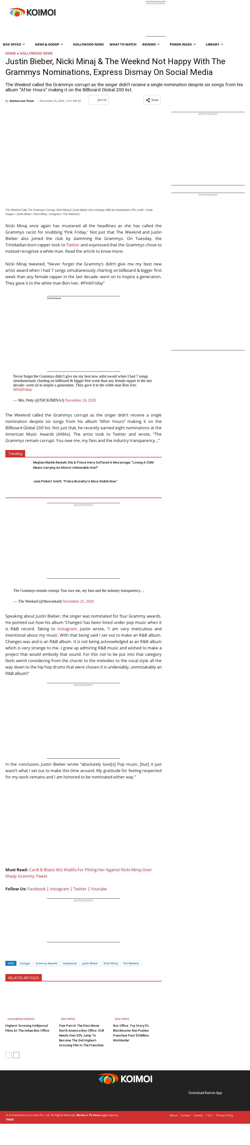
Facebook (36, 889)
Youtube (99, 889)
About (173, 1115)
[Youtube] (40, 1098)
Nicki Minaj (111, 963)
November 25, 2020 (78, 601)
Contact (185, 1115)
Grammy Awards (46, 963)
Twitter (73, 245)
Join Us (102, 100)
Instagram (67, 629)
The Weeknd (131, 963)
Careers (198, 1115)
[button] (152, 100)
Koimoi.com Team (22, 101)
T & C (209, 1115)
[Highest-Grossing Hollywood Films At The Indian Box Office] (29, 1005)
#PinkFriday (22, 389)
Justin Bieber (90, 963)
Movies (81, 1115)
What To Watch (123, 44)
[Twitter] (17, 954)
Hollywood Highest (21, 1019)
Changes (25, 963)
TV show (94, 1115)
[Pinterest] (26, 1098)
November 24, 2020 (80, 400)
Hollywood (70, 963)
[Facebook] (9, 954)
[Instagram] (19, 1098)
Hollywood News (88, 44)
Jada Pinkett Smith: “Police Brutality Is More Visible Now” (75, 481)
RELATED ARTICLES (23, 978)
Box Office (68, 1019)
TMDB (9, 1119)
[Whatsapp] (25, 954)
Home (10, 53)
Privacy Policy (224, 1115)
